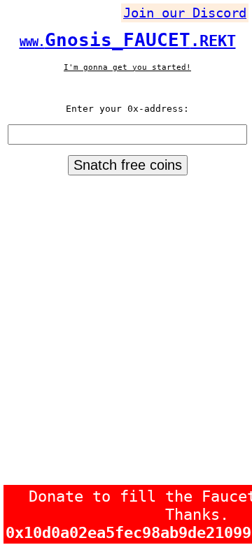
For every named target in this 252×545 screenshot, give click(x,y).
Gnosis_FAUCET (128, 39)
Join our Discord (184, 13)
